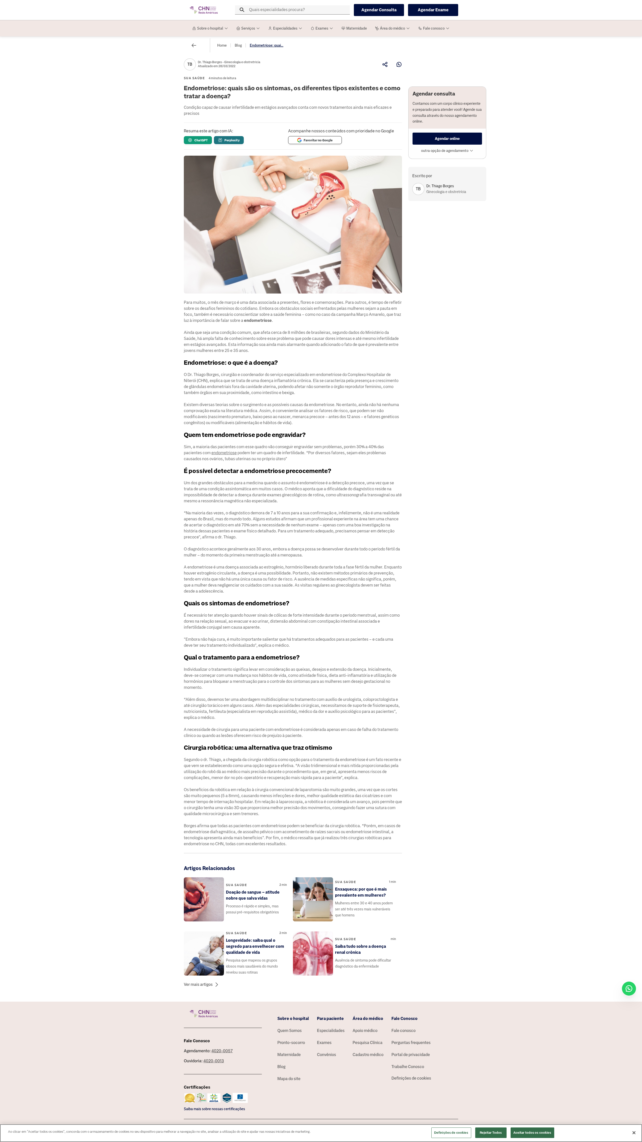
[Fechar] (633, 1132)
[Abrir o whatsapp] (629, 989)
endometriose (224, 452)
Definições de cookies (411, 1078)
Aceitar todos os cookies (532, 1132)
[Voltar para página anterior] (194, 45)
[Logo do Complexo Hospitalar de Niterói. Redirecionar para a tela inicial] (204, 10)
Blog (238, 45)
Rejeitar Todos (491, 1132)
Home (222, 45)
